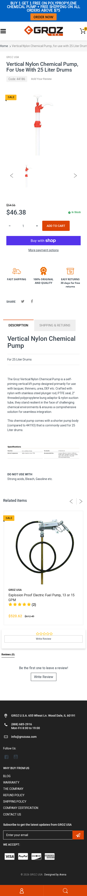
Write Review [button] (43, 638)
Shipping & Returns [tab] (54, 325)
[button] (22, 605)
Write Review (43, 677)
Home (4, 46)
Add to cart (56, 225)
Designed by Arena (55, 874)
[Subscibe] (78, 835)
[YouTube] (15, 756)
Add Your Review (41, 78)
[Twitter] (22, 301)
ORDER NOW (43, 16)
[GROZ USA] (43, 30)
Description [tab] (18, 325)
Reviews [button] (8, 654)
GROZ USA (12, 57)
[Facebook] (31, 301)
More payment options (44, 250)
